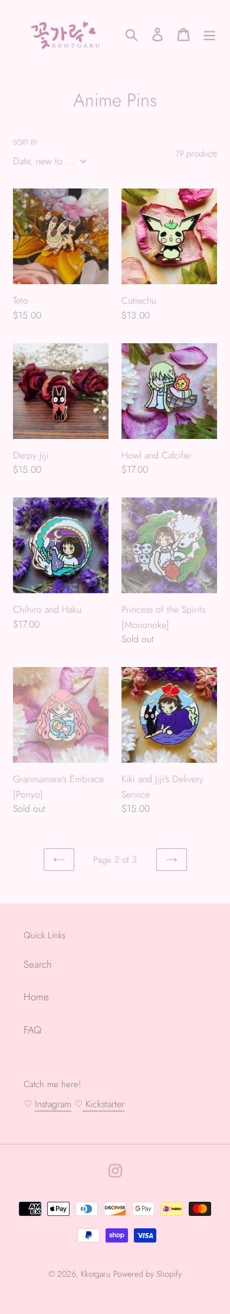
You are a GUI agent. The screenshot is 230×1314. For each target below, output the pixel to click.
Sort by (25, 142)
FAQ (32, 1030)
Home (36, 997)
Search (38, 964)
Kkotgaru (95, 1274)
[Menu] (209, 34)
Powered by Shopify (147, 1274)
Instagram (53, 1104)
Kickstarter (103, 1104)
